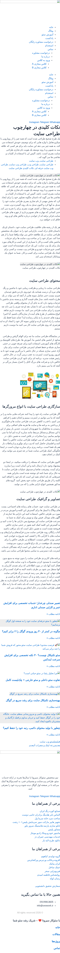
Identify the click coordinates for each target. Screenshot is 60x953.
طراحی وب (33, 164)
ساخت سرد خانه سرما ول (47, 818)
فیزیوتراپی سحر (52, 871)
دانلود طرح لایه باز (51, 840)
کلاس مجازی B (39, 67)
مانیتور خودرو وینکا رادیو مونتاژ (45, 833)
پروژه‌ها (56, 941)
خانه (51, 27)
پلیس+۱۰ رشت (20, 822)
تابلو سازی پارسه (51, 826)
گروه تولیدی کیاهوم (50, 856)
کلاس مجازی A (39, 64)
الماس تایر (55, 815)
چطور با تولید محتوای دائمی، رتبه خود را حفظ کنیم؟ (31, 728)
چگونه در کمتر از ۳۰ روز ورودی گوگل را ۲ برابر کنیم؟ (31, 631)
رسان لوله (55, 878)
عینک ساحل (54, 867)
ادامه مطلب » (53, 614)
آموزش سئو (47, 34)
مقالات (56, 934)
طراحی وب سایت (17, 164)
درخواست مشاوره (41, 53)
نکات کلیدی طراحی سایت (21, 168)
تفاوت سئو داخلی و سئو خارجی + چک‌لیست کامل (33, 680)
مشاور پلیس (54, 829)
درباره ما (45, 56)
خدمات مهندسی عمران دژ (47, 837)
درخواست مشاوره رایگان (41, 42)
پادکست (49, 38)
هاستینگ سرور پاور (33, 826)
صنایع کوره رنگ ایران (50, 811)
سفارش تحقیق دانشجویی (47, 886)
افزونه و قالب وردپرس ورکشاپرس (43, 860)
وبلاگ (50, 31)
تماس (50, 49)
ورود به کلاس (43, 60)
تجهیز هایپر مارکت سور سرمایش (44, 822)
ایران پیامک (54, 863)
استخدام (49, 45)
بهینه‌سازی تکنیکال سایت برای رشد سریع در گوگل (33, 700)
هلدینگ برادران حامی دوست (35, 815)
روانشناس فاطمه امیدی (48, 875)
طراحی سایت (46, 161)
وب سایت (34, 161)
